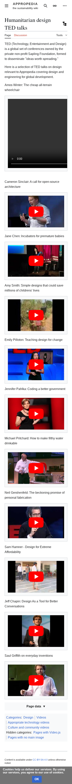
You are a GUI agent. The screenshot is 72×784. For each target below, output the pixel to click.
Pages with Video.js (46, 732)
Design (28, 717)
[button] (6, 6)
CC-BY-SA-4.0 (40, 759)
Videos (41, 717)
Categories (13, 717)
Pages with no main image (26, 737)
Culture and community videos (28, 727)
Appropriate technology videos (28, 722)
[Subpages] (64, 24)
